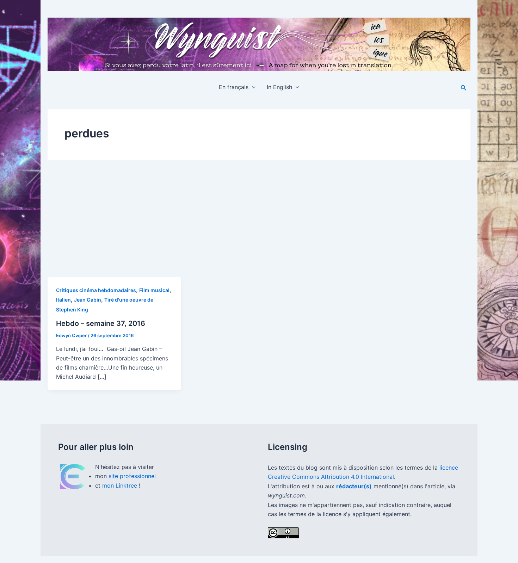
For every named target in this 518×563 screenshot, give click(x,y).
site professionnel (132, 476)
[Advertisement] (259, 224)
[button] (251, 87)
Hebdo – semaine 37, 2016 (100, 323)
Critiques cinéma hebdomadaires (96, 290)
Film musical (154, 290)
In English (279, 87)
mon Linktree (120, 485)
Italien (63, 300)
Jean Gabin (87, 300)
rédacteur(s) (354, 486)
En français (233, 87)
